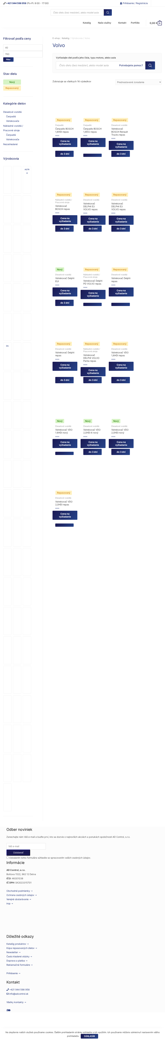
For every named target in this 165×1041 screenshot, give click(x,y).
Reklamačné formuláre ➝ (19, 964)
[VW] (7, 797)
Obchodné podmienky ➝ (19, 890)
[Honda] (17, 386)
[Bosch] (27, 209)
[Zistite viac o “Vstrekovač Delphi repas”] (120, 304)
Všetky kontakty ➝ (16, 1002)
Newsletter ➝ (13, 952)
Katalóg (65, 38)
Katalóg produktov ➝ (17, 943)
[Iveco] (7, 444)
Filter (8, 59)
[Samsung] (7, 680)
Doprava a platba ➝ (16, 960)
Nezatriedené (10, 144)
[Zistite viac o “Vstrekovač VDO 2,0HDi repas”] (64, 525)
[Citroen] (17, 268)
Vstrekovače (12, 121)
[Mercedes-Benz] (17, 562)
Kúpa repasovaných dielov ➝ (21, 948)
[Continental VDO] (27, 268)
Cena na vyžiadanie (65, 142)
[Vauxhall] (17, 768)
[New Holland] (17, 591)
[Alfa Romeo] (17, 180)
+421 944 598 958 (19, 989)
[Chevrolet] (27, 239)
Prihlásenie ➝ (13, 973)
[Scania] (17, 680)
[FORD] (7, 386)
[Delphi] (7, 327)
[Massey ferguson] (27, 533)
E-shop (56, 38)
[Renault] (17, 650)
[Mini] (27, 562)
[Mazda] (7, 562)
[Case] (7, 239)
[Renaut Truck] (27, 650)
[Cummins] (7, 297)
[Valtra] (7, 768)
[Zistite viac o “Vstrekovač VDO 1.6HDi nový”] (64, 453)
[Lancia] (17, 503)
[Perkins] (17, 621)
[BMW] (17, 209)
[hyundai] (27, 386)
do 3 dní (64, 153)
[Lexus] (7, 533)
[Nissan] (27, 591)
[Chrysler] (7, 268)
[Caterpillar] (17, 239)
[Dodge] (27, 327)
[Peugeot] (27, 621)
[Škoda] (17, 709)
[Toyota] (27, 738)
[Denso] (17, 327)
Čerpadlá (11, 116)
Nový (12, 82)
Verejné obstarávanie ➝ (18, 899)
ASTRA (27, 171)
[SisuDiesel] (7, 709)
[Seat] (27, 680)
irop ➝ (9, 903)
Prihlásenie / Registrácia (135, 3)
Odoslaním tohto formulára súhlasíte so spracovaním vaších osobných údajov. (50, 857)
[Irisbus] (17, 415)
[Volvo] (27, 768)
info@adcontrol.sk (18, 993)
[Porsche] (7, 650)
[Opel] (7, 621)
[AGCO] (7, 180)
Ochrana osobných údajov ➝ (21, 895)
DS (7, 346)
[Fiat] (27, 356)
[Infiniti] (7, 415)
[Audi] (7, 209)
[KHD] (27, 474)
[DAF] (27, 297)
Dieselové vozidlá (12, 112)
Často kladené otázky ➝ (19, 956)
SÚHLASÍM (89, 1036)
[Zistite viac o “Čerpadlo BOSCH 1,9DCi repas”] (92, 155)
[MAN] (17, 533)
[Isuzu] (27, 415)
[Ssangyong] (27, 709)
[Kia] (7, 503)
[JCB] (27, 444)
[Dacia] (17, 297)
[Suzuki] (17, 738)
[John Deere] (17, 474)
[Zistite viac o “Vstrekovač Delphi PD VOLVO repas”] (92, 304)
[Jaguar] (17, 444)
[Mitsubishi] (7, 591)
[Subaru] (7, 738)
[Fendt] (17, 356)
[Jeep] (7, 474)
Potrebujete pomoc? (131, 66)
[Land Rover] (27, 503)
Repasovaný (12, 88)
